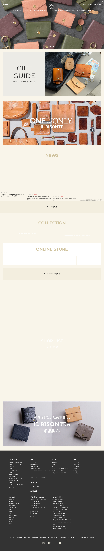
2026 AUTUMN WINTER (37, 464)
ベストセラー (55, 464)
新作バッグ (54, 466)
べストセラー (77, 464)
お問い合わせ (63, 537)
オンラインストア (34, 501)
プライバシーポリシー (53, 537)
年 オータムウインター (16, 462)
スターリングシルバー (35, 503)
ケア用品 (11, 519)
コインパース (77, 474)
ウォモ (10, 482)
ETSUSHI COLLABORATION (38, 499)
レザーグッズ (33, 505)
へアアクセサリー (13, 505)
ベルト (10, 511)
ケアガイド (34, 513)
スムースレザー (12, 476)
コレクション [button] (16, 10)
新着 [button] (25, 10)
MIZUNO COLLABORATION (38, 476)
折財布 (75, 470)
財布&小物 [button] (36, 10)
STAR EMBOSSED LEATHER (38, 472)
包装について (35, 511)
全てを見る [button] (60, 10)
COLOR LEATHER (35, 468)
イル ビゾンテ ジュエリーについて (38, 507)
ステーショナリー (13, 517)
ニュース (22, 10)
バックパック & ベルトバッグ (59, 472)
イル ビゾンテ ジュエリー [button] (69, 10)
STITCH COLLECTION (36, 474)
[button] (49, 46)
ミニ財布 (76, 472)
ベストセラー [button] (34, 482)
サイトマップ (71, 537)
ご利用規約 (19, 537)
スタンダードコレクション (15, 464)
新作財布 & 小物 (77, 466)
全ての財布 (76, 476)
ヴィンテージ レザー (14, 480)
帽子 (10, 509)
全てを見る (33, 462)
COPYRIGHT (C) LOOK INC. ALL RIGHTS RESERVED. (52, 548)
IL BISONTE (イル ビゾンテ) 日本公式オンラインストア (52, 6)
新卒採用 (92, 537)
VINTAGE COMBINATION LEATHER (40, 470)
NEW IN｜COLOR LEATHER (52, 2)
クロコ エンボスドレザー (15, 474)
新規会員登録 (11, 537)
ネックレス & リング (14, 503)
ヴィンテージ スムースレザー (16, 478)
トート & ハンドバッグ (57, 470)
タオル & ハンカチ (13, 515)
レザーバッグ (13, 466)
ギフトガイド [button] (30, 10)
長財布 (75, 468)
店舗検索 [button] (89, 10)
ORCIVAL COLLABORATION (38, 477)
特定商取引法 (43, 537)
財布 (11, 468)
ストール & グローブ (14, 507)
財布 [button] (75, 459)
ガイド (32, 509)
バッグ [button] (41, 10)
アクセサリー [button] (46, 10)
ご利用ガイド (27, 537)
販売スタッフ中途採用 (81, 537)
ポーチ (10, 521)
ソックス (11, 513)
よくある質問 (35, 537)
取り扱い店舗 (33, 516)
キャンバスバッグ (14, 470)
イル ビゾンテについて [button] (81, 10)
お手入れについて (57, 511)
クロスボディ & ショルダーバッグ (60, 468)
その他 (53, 474)
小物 (11, 472)
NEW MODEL (34, 466)
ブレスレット (12, 501)
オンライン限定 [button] (53, 10)
